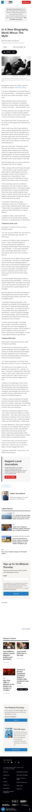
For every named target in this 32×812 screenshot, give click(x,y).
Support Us (6, 785)
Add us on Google (18, 47)
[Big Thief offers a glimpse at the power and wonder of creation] (9, 672)
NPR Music (6, 486)
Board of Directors (22, 782)
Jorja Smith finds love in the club (21, 653)
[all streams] (30, 809)
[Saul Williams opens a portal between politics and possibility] (9, 645)
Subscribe (16, 594)
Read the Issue (16, 749)
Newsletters (6, 788)
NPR (13, 513)
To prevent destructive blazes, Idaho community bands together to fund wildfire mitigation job (20, 541)
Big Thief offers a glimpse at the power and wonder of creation (8, 685)
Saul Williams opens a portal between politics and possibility (9, 655)
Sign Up (16, 720)
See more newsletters (10, 716)
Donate (27, 2)
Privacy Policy (20, 767)
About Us (5, 772)
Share (5, 47)
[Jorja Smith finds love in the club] (23, 645)
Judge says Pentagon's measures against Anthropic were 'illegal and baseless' (21, 528)
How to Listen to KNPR (21, 779)
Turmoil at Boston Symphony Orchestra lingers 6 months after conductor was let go (23, 676)
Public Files (20, 785)
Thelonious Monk (20, 88)
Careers (5, 781)
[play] (3, 809)
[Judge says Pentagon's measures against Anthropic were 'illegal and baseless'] (7, 527)
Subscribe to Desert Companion (8, 792)
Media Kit (19, 789)
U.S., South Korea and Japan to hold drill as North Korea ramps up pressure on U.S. (21, 517)
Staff (4, 778)
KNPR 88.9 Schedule (22, 772)
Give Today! (11, 477)
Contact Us (6, 775)
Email (5, 575)
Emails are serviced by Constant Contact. (15, 588)
